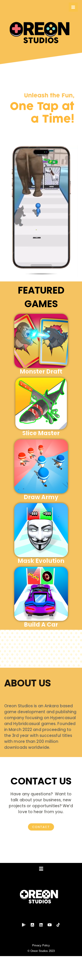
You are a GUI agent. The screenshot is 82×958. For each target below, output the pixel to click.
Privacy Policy (41, 945)
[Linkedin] (41, 925)
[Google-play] (24, 925)
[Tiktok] (58, 925)
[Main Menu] (73, 7)
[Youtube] (49, 925)
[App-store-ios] (32, 925)
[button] (41, 869)
